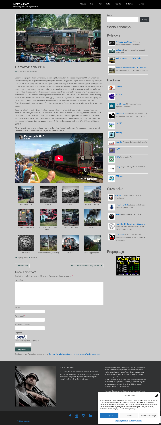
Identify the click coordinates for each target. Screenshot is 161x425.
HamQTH (119, 123)
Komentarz (19, 280)
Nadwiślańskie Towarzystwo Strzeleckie (130, 224)
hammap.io (120, 113)
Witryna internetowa (22, 324)
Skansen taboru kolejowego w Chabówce (131, 67)
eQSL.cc (119, 94)
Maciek (34, 71)
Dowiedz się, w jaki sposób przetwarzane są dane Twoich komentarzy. (75, 354)
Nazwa (18, 307)
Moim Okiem (21, 3)
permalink (34, 257)
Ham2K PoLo (121, 104)
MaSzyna (119, 50)
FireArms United (122, 205)
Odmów (129, 415)
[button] (156, 395)
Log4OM (119, 142)
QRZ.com (119, 176)
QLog (118, 166)
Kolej (26, 257)
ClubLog (119, 87)
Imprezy (20, 257)
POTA (117, 157)
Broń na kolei (23, 265)
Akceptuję (109, 415)
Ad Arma (118, 195)
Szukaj (109, 15)
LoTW (118, 149)
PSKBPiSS (120, 235)
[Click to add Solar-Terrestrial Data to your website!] (128, 265)
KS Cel (118, 214)
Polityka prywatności (121, 421)
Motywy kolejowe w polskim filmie (128, 58)
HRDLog (119, 132)
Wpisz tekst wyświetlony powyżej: (27, 340)
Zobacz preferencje (148, 415)
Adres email (20, 316)
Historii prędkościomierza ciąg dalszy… (86, 265)
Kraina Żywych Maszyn (124, 42)
